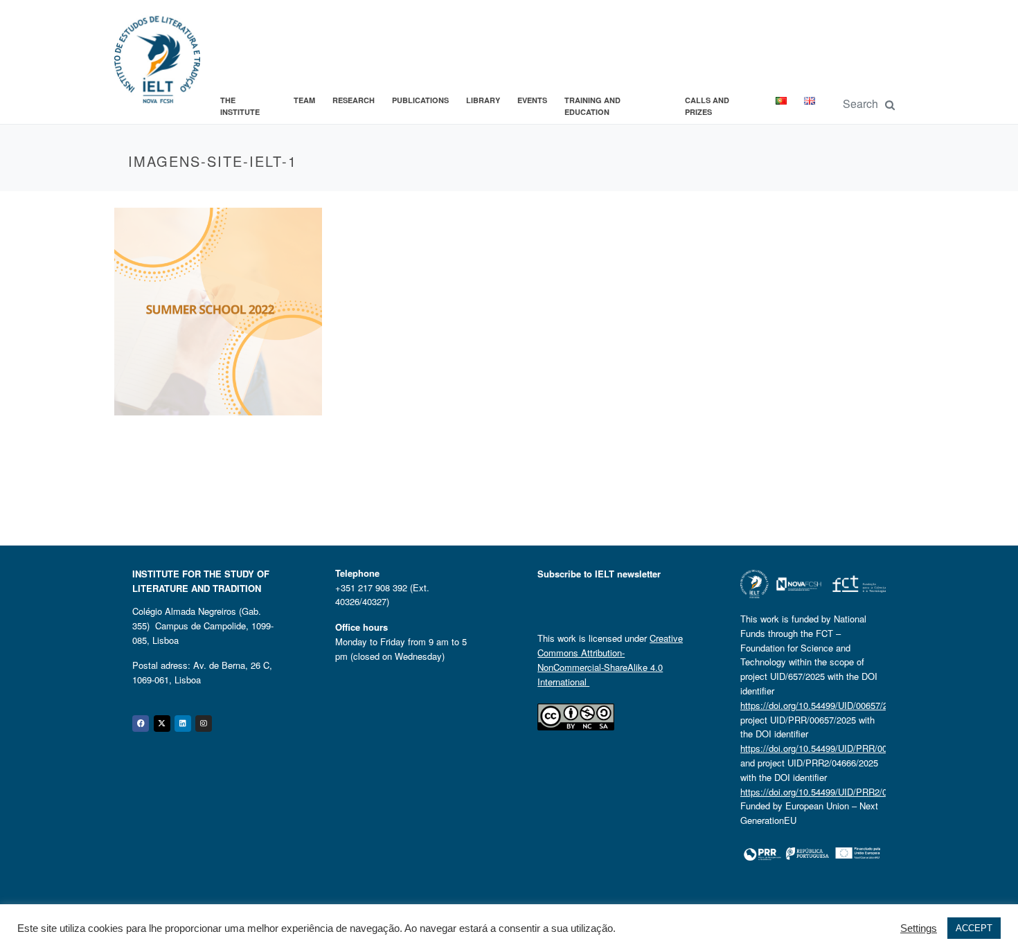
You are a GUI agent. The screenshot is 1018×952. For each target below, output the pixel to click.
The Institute (240, 106)
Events (532, 100)
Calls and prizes (707, 106)
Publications (420, 100)
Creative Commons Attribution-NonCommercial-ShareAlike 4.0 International (610, 659)
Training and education (592, 106)
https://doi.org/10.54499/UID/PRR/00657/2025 (832, 748)
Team (304, 100)
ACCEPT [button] (974, 928)
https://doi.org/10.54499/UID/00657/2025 (821, 705)
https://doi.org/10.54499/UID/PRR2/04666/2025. (835, 791)
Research (353, 100)
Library (483, 100)
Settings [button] (918, 928)
